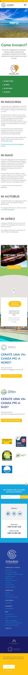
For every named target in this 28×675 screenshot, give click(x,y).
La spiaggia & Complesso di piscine (14, 574)
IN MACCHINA (8, 81)
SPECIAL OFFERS (9, 585)
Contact (8, 628)
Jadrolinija (3, 187)
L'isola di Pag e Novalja (11, 616)
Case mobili (9, 600)
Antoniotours (10, 209)
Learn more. (6, 660)
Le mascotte (8, 582)
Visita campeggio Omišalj (11, 376)
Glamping (8, 606)
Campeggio (9, 590)
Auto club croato (7, 141)
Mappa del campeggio (11, 620)
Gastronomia (8, 569)
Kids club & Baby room (11, 580)
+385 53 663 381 (14, 533)
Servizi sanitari (9, 595)
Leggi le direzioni (15, 304)
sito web (15, 232)
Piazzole (7, 592)
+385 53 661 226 (14, 526)
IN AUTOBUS (8, 88)
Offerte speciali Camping (11, 597)
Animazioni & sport (10, 576)
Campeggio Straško (12, 567)
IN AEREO (7, 92)
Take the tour (14, 267)
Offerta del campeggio (11, 572)
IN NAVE (6, 85)
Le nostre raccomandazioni (12, 625)
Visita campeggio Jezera (11, 420)
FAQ (6, 618)
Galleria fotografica (10, 587)
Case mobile (8, 602)
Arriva (4, 209)
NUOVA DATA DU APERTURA (13, 622)
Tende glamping (9, 608)
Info (6, 612)
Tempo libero (8, 578)
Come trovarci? (9, 614)
